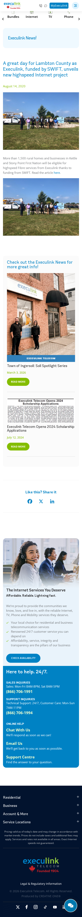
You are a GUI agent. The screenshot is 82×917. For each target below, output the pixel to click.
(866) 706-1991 (19, 691)
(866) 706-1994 (19, 712)
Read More (18, 381)
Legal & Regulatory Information (41, 884)
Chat (45, 5)
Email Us (14, 743)
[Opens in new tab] (18, 907)
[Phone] (68, 14)
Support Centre (20, 757)
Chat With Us (18, 730)
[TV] (50, 14)
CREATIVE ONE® (50, 896)
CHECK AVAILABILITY (23, 658)
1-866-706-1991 (40, 5)
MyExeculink (59, 5)
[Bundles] (13, 14)
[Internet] (31, 14)
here (57, 173)
